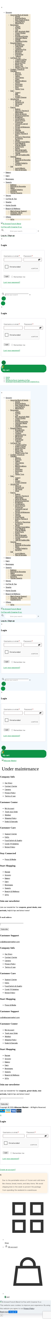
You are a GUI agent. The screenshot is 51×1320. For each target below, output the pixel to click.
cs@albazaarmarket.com (10, 942)
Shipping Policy (10, 818)
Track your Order (11, 812)
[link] (38, 231)
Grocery (8, 380)
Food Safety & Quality (13, 840)
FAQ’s (7, 837)
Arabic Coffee (25, 380)
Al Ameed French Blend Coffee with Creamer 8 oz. (22, 382)
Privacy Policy (10, 793)
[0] (24, 362)
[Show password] (39, 259)
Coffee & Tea (15, 380)
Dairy (7, 882)
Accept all (12, 1312)
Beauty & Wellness (12, 891)
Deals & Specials (11, 822)
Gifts (7, 895)
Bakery (7, 878)
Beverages (9, 885)
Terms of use (10, 796)
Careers (8, 790)
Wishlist (8, 815)
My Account (9, 808)
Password (28, 256)
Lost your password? (11, 282)
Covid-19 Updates (12, 844)
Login (6, 276)
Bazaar (7, 872)
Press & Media (10, 859)
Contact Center (11, 786)
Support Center (11, 834)
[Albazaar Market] (9, 761)
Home (8, 377)
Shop (7, 379)
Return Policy (10, 847)
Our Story (8, 783)
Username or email (12, 256)
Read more (4, 1312)
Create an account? (8, 1170)
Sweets (8, 888)
